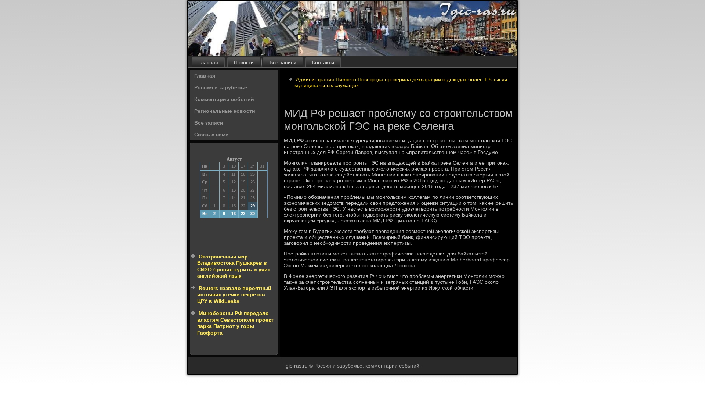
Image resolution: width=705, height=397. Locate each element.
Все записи (283, 62)
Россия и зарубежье (220, 87)
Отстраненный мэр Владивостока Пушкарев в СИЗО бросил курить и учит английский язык (233, 266)
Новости (244, 62)
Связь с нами (211, 134)
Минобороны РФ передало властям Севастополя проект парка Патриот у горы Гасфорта (235, 323)
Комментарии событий (224, 99)
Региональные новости (224, 111)
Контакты (323, 62)
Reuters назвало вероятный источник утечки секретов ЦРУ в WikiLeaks (234, 294)
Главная (208, 62)
